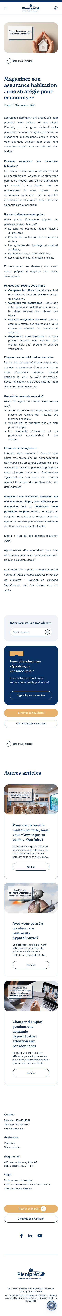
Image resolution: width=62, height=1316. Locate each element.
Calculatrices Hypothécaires (31, 723)
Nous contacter (12, 1147)
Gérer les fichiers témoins (18, 1188)
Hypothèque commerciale (31, 695)
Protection (9, 1143)
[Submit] (47, 632)
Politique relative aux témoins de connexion (27, 1184)
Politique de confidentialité (18, 1180)
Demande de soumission (31, 1218)
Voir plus (31, 866)
